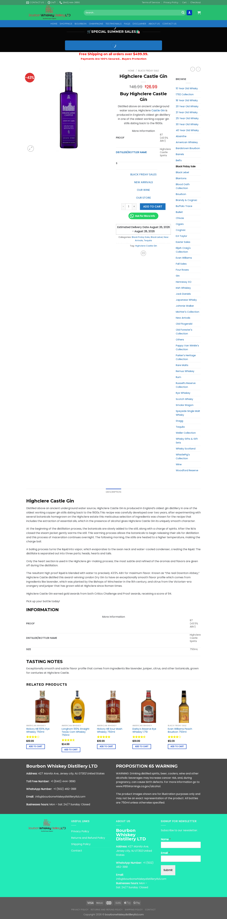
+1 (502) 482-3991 (64, 789)
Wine (179, 464)
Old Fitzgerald (184, 323)
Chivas (180, 218)
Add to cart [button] (35, 746)
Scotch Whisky (184, 399)
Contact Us (169, 23)
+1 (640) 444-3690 (63, 781)
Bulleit (179, 212)
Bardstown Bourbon (188, 148)
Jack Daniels (183, 294)
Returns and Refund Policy (88, 838)
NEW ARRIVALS (143, 182)
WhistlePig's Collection (183, 456)
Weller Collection (186, 432)
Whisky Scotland (185, 448)
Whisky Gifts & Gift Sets (187, 440)
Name (166, 839)
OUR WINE (143, 190)
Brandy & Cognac (186, 200)
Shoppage (66, 23)
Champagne (96, 23)
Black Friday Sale (148, 70)
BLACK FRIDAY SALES (143, 174)
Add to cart (152, 206)
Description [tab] (113, 492)
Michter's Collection (187, 311)
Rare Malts (182, 365)
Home (54, 23)
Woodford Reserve (187, 470)
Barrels (180, 154)
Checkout (195, 2)
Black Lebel (157, 237)
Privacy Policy (171, 2)
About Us (154, 23)
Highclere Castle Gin (146, 245)
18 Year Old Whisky (187, 100)
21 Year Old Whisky (187, 112)
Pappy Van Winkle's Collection (187, 347)
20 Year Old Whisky (187, 106)
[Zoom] (30, 148)
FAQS (127, 23)
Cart (184, 2)
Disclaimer (139, 23)
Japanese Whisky (186, 300)
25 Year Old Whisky (187, 118)
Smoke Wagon (184, 405)
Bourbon (81, 23)
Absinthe (181, 136)
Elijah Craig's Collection (183, 249)
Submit (168, 870)
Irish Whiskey (183, 288)
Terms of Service (151, 2)
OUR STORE (143, 198)
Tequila (148, 240)
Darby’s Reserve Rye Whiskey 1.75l (144, 730)
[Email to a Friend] (143, 253)
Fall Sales (181, 263)
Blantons (181, 178)
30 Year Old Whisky (187, 124)
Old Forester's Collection (184, 331)
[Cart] (199, 12)
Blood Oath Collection (183, 186)
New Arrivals (183, 317)
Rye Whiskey (183, 393)
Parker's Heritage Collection (186, 357)
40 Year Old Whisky (187, 130)
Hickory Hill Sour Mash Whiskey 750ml (109, 730)
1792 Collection (185, 94)
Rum (178, 377)
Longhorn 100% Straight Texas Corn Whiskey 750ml (75, 732)
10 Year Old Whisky (187, 88)
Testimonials (114, 23)
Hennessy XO (183, 282)
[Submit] (183, 12)
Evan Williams (184, 257)
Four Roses (182, 269)
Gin (178, 275)
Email (165, 853)
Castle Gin (158, 110)
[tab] (113, 609)
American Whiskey (187, 142)
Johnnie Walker (185, 305)
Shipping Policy (81, 844)
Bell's (179, 160)
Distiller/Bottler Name (131, 152)
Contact (76, 851)
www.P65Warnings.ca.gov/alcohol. (138, 786)
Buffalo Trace (184, 206)
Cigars (180, 224)
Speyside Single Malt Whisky (188, 413)
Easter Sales (183, 242)
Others (180, 339)
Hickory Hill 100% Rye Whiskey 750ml (38, 730)
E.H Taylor (181, 236)
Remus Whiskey (185, 371)
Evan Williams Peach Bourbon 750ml (180, 730)
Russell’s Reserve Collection (186, 385)
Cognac (181, 230)
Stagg (179, 421)
